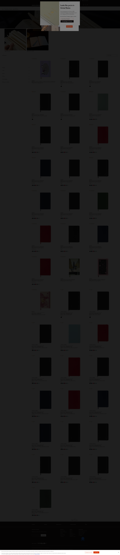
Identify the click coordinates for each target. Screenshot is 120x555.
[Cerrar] (118, 552)
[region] (60, 552)
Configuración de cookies (88, 552)
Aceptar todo (96, 552)
